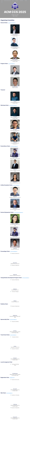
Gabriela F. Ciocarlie (15, 223)
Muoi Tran (15, 169)
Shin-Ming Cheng (15, 373)
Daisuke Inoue (15, 315)
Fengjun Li (15, 300)
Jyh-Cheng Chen (15, 46)
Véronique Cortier (15, 86)
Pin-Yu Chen (15, 129)
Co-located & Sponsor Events (7, 0)
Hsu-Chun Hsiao (15, 157)
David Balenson (15, 208)
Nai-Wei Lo (15, 330)
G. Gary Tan (15, 248)
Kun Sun (15, 346)
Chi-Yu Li (15, 101)
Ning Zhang (15, 196)
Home (2, 0)
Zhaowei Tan (15, 274)
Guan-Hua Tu (15, 262)
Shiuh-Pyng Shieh (15, 59)
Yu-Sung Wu (15, 116)
